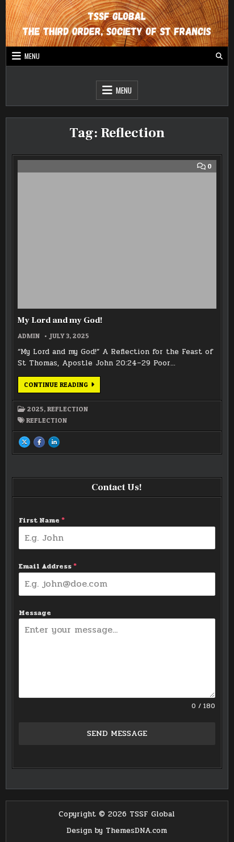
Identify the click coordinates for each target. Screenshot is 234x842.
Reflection (67, 409)
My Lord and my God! (60, 320)
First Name (42, 520)
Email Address (48, 566)
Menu (32, 56)
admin (29, 335)
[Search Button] (219, 56)
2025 (35, 409)
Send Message (117, 733)
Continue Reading (62, 386)
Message (35, 613)
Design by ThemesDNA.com (116, 830)
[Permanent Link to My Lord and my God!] (117, 234)
